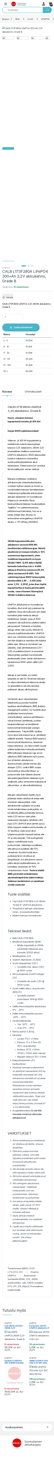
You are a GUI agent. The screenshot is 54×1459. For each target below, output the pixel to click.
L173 (10, 1286)
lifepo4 (25, 1286)
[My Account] (43, 4)
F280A (30, 1282)
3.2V (28, 1279)
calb (24, 1282)
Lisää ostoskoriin (23, 327)
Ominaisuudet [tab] (33, 391)
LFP (14, 1286)
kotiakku (39, 1282)
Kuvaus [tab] (7, 391)
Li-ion (30, 19)
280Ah (21, 1279)
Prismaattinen (36, 1286)
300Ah (35, 1279)
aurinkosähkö (14, 1282)
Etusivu (5, 19)
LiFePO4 (45, 19)
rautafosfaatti (14, 1290)
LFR (19, 1286)
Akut (17, 19)
